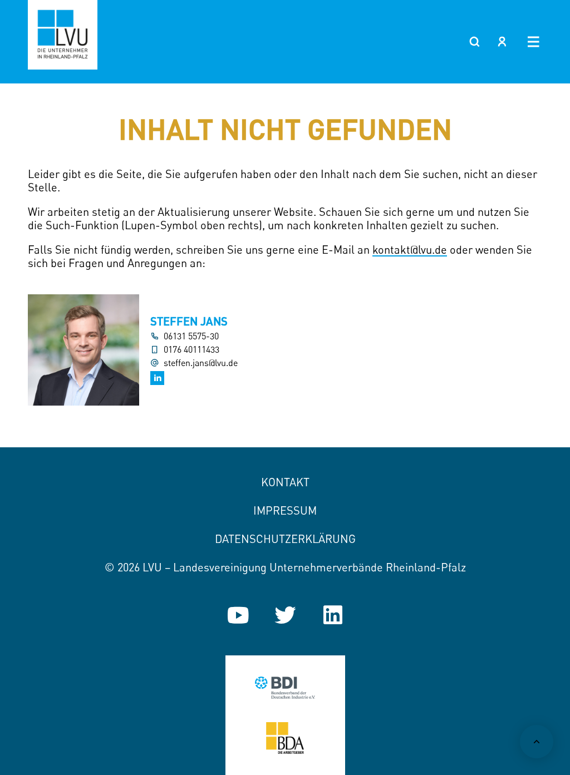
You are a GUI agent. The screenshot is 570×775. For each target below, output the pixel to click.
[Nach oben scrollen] (536, 741)
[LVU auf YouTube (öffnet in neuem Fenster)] (237, 615)
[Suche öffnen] (474, 41)
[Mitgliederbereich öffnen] (502, 41)
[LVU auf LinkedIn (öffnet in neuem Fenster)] (332, 615)
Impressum (285, 510)
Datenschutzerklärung (285, 539)
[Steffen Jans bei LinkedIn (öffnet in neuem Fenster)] (157, 378)
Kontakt (285, 482)
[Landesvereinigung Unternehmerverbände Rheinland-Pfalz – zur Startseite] (62, 35)
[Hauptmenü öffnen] (533, 41)
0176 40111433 (191, 349)
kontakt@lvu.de (409, 249)
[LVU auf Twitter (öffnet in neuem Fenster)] (285, 615)
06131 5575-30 (191, 336)
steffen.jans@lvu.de (201, 363)
